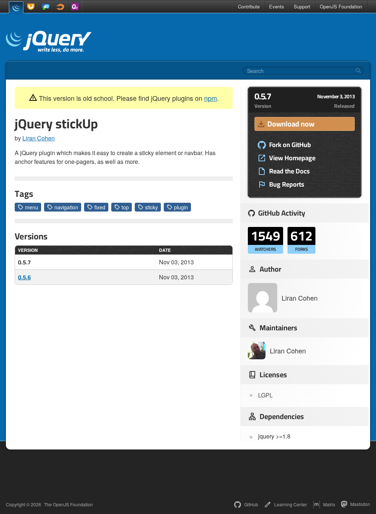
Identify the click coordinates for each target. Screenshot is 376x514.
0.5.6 (24, 277)
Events (276, 6)
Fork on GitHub (290, 145)
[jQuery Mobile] (45, 6)
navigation (66, 207)
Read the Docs (289, 171)
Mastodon (360, 504)
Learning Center (290, 504)
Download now (290, 124)
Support (302, 6)
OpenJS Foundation (341, 6)
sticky (151, 207)
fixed (99, 207)
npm (210, 98)
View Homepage (292, 158)
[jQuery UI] (31, 6)
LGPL (265, 395)
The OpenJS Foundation (68, 504)
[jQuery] (16, 7)
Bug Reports (286, 184)
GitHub (251, 504)
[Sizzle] (60, 6)
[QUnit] (75, 6)
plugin (181, 207)
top (125, 207)
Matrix (329, 504)
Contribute (249, 6)
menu (31, 207)
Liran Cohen (38, 138)
